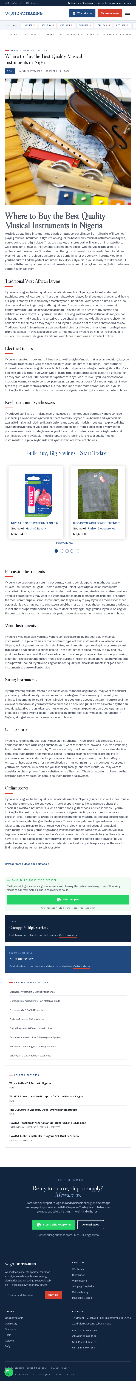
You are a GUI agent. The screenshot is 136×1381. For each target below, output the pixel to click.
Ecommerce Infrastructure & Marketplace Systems (36, 1037)
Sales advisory (80, 1292)
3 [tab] (67, 551)
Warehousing (79, 1281)
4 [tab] (72, 551)
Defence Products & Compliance (27, 1019)
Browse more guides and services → (27, 864)
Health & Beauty (36, 528)
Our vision (10, 1329)
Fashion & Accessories (101, 528)
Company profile (14, 1318)
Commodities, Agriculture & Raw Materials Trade (35, 1001)
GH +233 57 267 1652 (84, 1336)
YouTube (69, 1374)
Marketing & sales (82, 1298)
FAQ (7, 1346)
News (33, 34)
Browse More (64, 543)
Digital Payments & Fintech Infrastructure (31, 1028)
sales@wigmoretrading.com (114, 3)
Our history (11, 1323)
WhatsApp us (84, 13)
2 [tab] (61, 551)
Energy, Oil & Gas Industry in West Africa (30, 1055)
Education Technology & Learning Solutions (33, 1046)
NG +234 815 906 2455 (85, 1330)
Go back (15, 34)
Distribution (78, 1275)
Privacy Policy (59, 1367)
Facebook (24, 1374)
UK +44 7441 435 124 (84, 1342)
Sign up (53, 1295)
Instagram (44, 1374)
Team (8, 1335)
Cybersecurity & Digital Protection (27, 1010)
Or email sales (90, 1224)
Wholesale (78, 1269)
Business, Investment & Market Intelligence (32, 992)
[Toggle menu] (127, 13)
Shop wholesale (110, 13)
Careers (9, 1340)
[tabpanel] (35, 502)
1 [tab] (56, 551)
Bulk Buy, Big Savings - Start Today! (67, 453)
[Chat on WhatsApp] (8, 1372)
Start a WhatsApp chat (57, 1224)
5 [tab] (77, 551)
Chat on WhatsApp (82, 3)
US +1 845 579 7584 (83, 1347)
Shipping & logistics (83, 1286)
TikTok (57, 1374)
